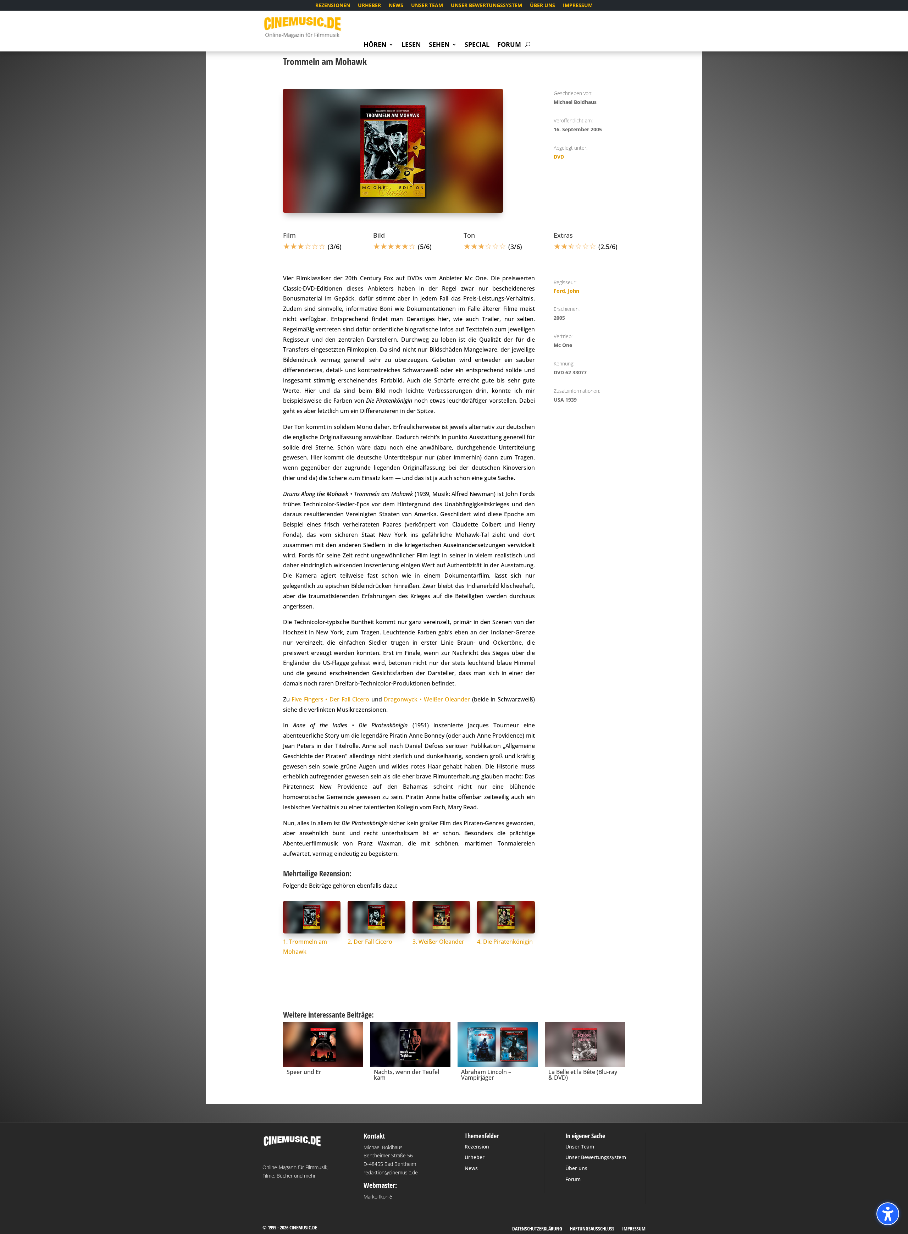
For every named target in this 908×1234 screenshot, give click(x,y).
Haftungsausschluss (592, 1229)
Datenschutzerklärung (537, 1229)
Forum (509, 45)
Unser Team (427, 6)
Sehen (439, 45)
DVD (559, 156)
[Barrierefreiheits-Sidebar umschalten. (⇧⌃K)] (887, 1213)
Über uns (542, 6)
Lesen (411, 45)
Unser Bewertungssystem (486, 6)
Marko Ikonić (378, 1196)
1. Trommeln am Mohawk (305, 947)
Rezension (477, 1146)
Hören (375, 45)
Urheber (369, 6)
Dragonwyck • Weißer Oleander (427, 699)
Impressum (578, 6)
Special (477, 45)
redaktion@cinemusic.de (391, 1172)
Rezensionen (332, 6)
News (396, 6)
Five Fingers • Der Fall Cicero (330, 699)
